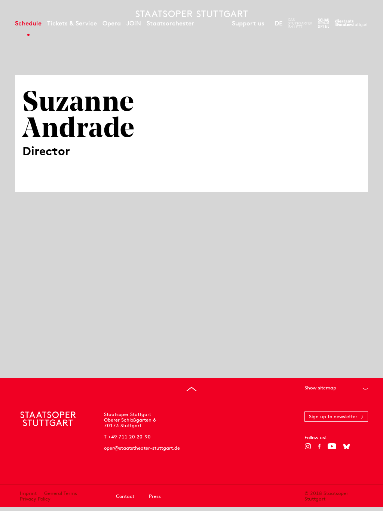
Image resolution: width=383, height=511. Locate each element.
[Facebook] (319, 446)
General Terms (60, 493)
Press (155, 496)
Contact (125, 496)
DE (278, 23)
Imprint (28, 493)
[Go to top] (191, 389)
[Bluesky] (346, 446)
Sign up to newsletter (333, 416)
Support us (248, 23)
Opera (111, 23)
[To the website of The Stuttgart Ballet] (300, 23)
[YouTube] (332, 446)
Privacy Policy (35, 499)
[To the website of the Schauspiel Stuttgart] (323, 23)
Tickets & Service (72, 23)
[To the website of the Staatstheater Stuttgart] (351, 23)
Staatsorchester (170, 23)
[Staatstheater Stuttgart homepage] (191, 13)
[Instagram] (307, 446)
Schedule (28, 23)
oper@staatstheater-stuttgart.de (142, 448)
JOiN (133, 23)
